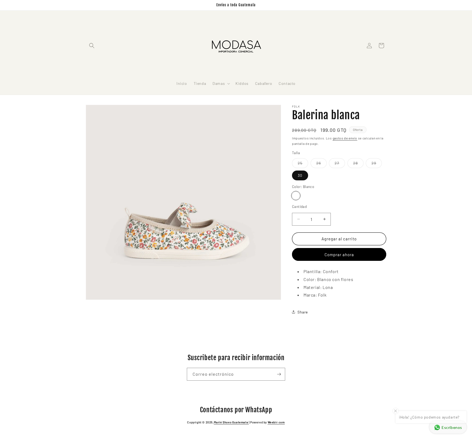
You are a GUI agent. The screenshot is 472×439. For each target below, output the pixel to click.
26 (321, 164)
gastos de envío (345, 138)
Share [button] (302, 312)
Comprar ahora (339, 254)
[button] (92, 46)
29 (376, 164)
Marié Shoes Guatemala (231, 422)
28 (358, 164)
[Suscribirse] (279, 374)
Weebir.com (276, 422)
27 (340, 164)
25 (303, 164)
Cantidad (299, 206)
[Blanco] (296, 195)
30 (300, 175)
